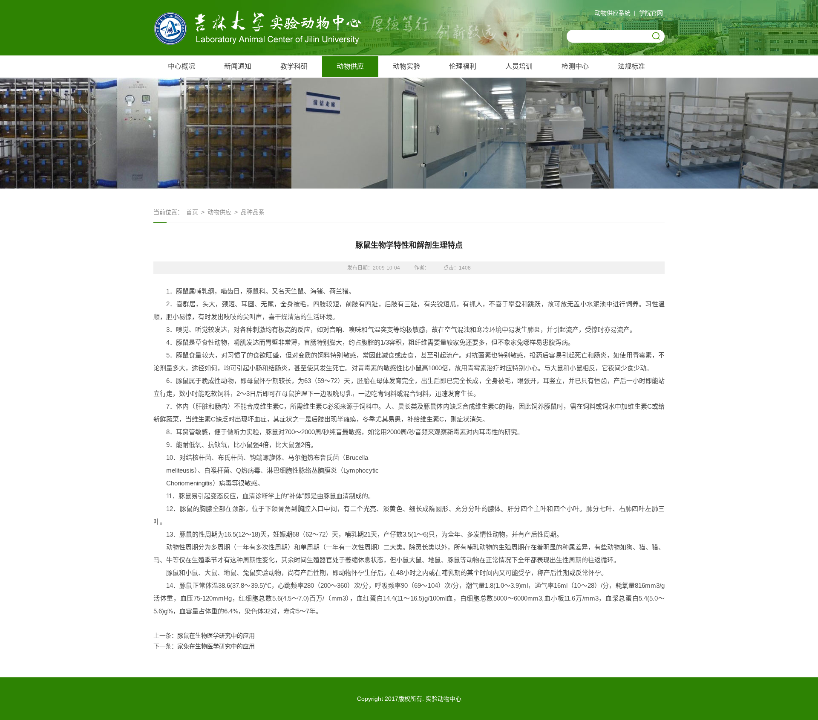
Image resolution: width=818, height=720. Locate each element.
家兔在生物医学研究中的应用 (216, 646)
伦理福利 (462, 66)
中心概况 (181, 66)
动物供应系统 (613, 12)
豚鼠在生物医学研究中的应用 (216, 635)
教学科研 (294, 66)
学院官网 (651, 12)
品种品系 (253, 212)
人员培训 (519, 66)
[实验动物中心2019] (264, 42)
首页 (192, 212)
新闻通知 (237, 66)
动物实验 (406, 66)
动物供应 (350, 66)
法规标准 (631, 66)
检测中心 (575, 66)
